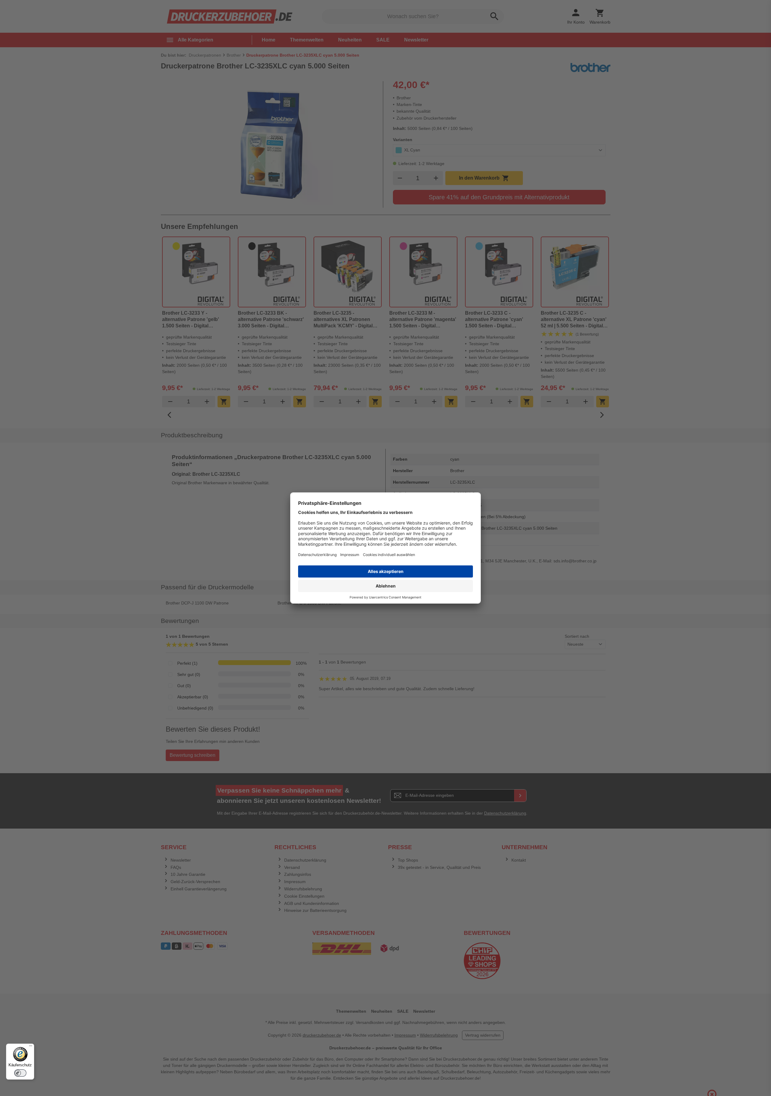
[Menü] (30, 1047)
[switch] (20, 1073)
